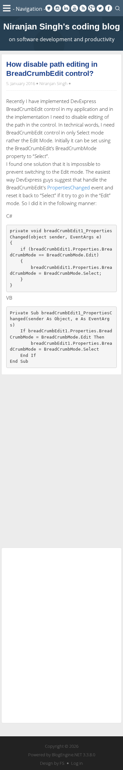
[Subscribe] (83, 8)
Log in (77, 763)
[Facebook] (108, 8)
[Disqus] (61, 460)
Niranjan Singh (53, 83)
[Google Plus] (91, 8)
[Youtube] (74, 8)
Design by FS (52, 763)
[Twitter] (100, 8)
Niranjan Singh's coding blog (61, 26)
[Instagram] (57, 8)
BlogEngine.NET (67, 755)
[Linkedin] (66, 8)
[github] (48, 8)
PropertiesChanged (68, 187)
